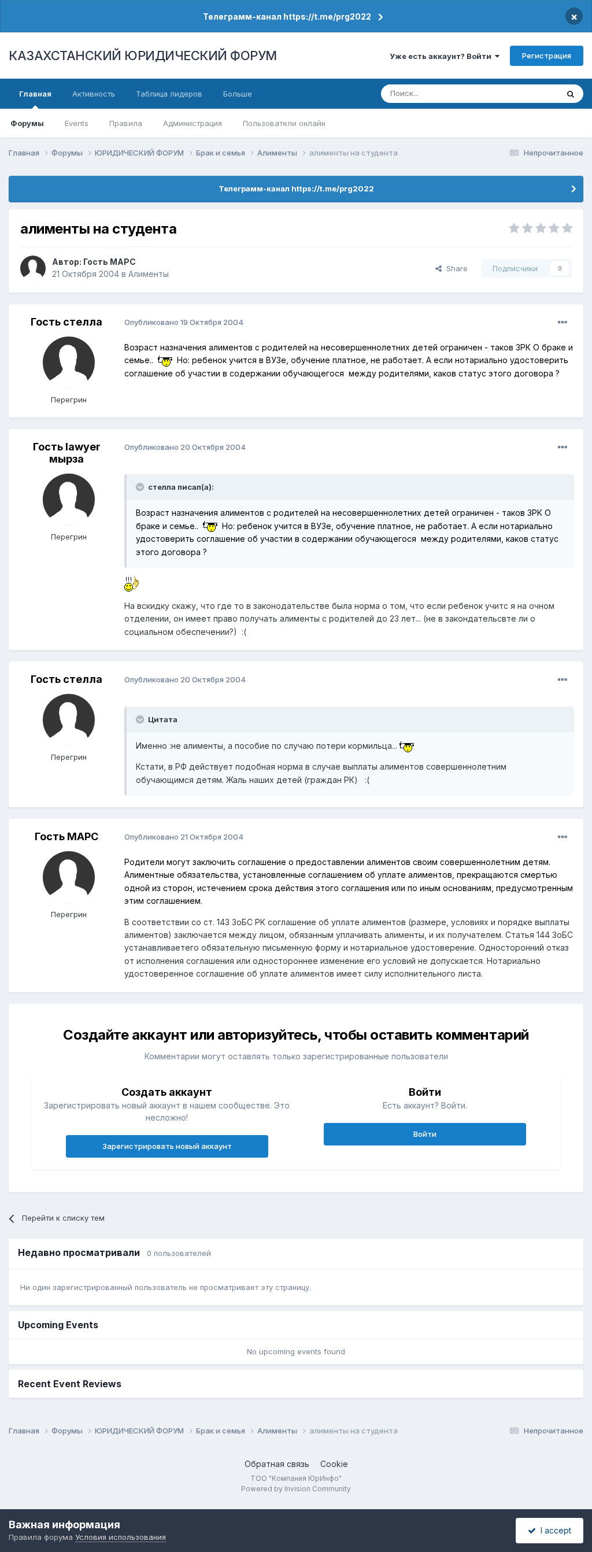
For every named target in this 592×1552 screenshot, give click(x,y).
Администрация (192, 123)
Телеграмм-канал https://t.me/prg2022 (287, 16)
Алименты (148, 274)
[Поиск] (570, 93)
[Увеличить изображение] (165, 360)
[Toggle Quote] (141, 487)
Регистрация (546, 55)
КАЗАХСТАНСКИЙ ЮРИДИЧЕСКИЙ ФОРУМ (143, 55)
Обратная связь (277, 1464)
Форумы (27, 123)
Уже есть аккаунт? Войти (442, 56)
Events (76, 123)
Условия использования (120, 1537)
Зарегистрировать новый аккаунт (167, 1146)
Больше (237, 93)
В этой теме (521, 93)
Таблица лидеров (169, 93)
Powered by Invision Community (296, 1488)
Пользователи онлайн (284, 123)
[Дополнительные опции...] (562, 323)
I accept (553, 1530)
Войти (424, 1134)
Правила (125, 123)
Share (455, 268)
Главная (35, 93)
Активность (93, 93)
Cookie (334, 1464)
